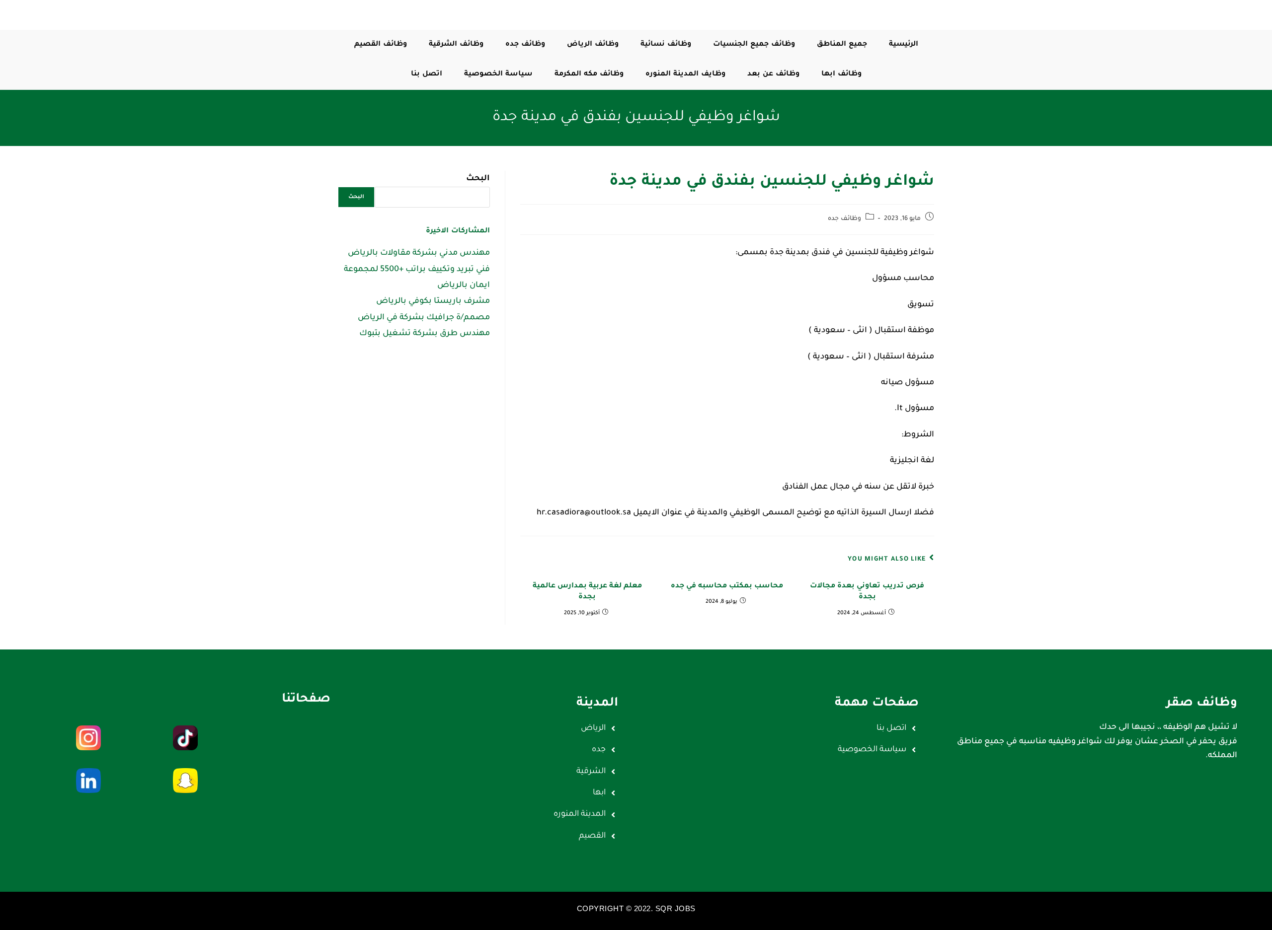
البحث (478, 178)
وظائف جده (844, 218)
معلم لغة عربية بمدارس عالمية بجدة (587, 591)
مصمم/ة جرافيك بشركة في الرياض (424, 317)
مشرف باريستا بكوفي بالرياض (433, 301)
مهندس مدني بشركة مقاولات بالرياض (419, 253)
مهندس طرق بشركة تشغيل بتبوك (424, 333)
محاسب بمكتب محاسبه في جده (727, 586)
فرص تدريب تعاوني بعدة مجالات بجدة (867, 591)
